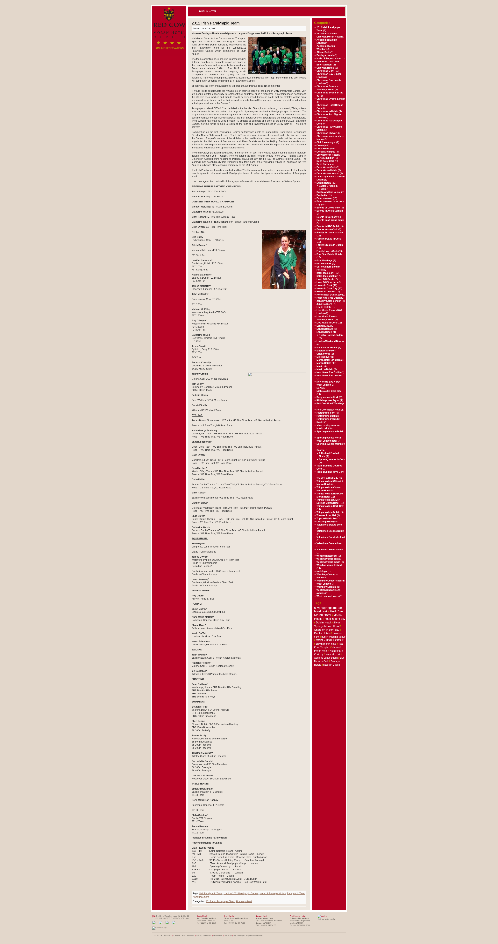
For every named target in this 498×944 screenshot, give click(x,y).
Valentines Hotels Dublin (330, 549)
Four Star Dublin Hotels (329, 254)
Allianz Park (323, 52)
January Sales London (329, 301)
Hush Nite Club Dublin (329, 297)
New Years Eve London (329, 375)
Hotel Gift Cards (325, 279)
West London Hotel (297, 916)
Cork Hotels (323, 148)
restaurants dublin (327, 416)
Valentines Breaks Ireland (331, 537)
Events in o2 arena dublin (330, 220)
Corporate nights (326, 151)
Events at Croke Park (328, 207)
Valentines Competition (329, 543)
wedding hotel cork (327, 555)
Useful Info (217, 935)
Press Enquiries (188, 935)
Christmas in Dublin (327, 111)
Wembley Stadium (327, 587)
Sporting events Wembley (331, 444)
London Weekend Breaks (330, 341)
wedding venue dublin (328, 562)
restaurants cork (326, 412)
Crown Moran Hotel (327, 154)
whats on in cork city (326, 629)
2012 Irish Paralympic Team (216, 23)
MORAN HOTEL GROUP (330, 640)
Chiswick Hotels (325, 67)
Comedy (321, 145)
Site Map (227, 935)
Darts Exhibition (325, 158)
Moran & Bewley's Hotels (273, 893)
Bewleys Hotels (325, 55)
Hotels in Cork (324, 285)
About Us (168, 935)
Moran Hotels (324, 363)
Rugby (320, 422)
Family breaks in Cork (329, 238)
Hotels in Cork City (327, 288)
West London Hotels (328, 596)
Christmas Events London (331, 99)
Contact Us (157, 935)
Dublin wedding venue (329, 192)
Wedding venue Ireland (329, 565)
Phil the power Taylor (328, 400)
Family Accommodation (330, 232)
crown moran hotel (326, 643)
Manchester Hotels (327, 347)
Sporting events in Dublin (330, 431)
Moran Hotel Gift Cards (329, 360)
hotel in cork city (335, 618)
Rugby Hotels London (331, 335)
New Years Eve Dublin (329, 372)
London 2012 (324, 325)
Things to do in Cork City (330, 506)
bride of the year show (329, 58)
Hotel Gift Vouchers (327, 282)
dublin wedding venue (333, 636)
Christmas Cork (325, 71)
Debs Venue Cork (326, 167)
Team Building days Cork (330, 472)
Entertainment (324, 198)
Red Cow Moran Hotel (328, 409)
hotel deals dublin (326, 276)
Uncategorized (244, 901)
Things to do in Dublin (328, 512)
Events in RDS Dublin (328, 226)
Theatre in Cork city (327, 478)
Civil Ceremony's (326, 142)
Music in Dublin (325, 369)
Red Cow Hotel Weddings (330, 403)
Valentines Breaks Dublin (330, 531)
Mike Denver (324, 357)
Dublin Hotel (208, 11)
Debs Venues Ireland (328, 173)
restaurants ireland (327, 419)
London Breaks (325, 329)
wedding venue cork (328, 559)
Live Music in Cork (327, 322)
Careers (177, 935)
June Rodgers (324, 304)
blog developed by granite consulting (247, 935)
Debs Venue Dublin (327, 170)
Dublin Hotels (324, 182)
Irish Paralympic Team (210, 893)
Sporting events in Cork (332, 459)
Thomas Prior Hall (326, 515)
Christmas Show (326, 133)
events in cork (333, 654)
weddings (322, 571)
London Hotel (261, 916)
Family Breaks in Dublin (330, 245)
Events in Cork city (327, 217)
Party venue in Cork (327, 397)
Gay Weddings (324, 260)
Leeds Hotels (324, 307)
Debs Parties (324, 164)
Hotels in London (326, 291)
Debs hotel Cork (325, 161)
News (320, 388)
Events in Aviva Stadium (330, 210)
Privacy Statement (203, 935)
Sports (320, 450)
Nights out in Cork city (329, 391)
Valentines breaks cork (329, 524)
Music (320, 366)
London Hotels (324, 332)
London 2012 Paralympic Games (241, 893)
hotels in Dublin (331, 664)
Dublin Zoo (322, 195)
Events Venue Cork (327, 229)
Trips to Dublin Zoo (327, 518)
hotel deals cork (325, 273)
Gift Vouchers (324, 263)
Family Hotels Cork (327, 251)
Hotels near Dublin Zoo (329, 294)
